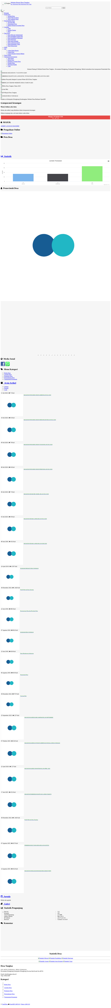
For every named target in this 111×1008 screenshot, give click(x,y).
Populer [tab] (6, 388)
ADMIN (3, 126)
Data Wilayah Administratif (15, 35)
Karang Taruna (12, 30)
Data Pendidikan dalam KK (15, 36)
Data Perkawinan (12, 46)
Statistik (7, 156)
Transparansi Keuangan (10, 57)
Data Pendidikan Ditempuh (15, 38)
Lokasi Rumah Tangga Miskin (16, 53)
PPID (5, 47)
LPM (9, 28)
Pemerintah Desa (12, 24)
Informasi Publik (12, 64)
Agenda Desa (8, 374)
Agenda (6, 896)
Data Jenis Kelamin (13, 41)
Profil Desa (7, 14)
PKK (9, 32)
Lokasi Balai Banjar (13, 50)
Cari (64, 8)
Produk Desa (11, 63)
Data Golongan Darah (14, 42)
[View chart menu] (108, 161)
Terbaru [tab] (6, 386)
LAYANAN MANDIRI (12, 126)
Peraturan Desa (8, 376)
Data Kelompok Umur (14, 44)
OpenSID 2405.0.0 (15, 1004)
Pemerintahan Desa (9, 21)
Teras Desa (11, 58)
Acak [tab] (5, 390)
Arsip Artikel (9, 383)
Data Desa (7, 33)
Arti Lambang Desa (13, 19)
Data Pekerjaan (12, 39)
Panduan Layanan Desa (14, 61)
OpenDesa (5, 1004)
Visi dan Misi (11, 22)
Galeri (6, 904)
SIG (5, 49)
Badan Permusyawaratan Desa (16, 25)
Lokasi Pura (11, 52)
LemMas (6, 27)
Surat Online (7, 55)
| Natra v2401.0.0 (25, 1004)
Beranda (6, 13)
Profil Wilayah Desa (13, 17)
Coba (9, 66)
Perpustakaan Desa (9, 377)
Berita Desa (11, 60)
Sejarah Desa (11, 16)
